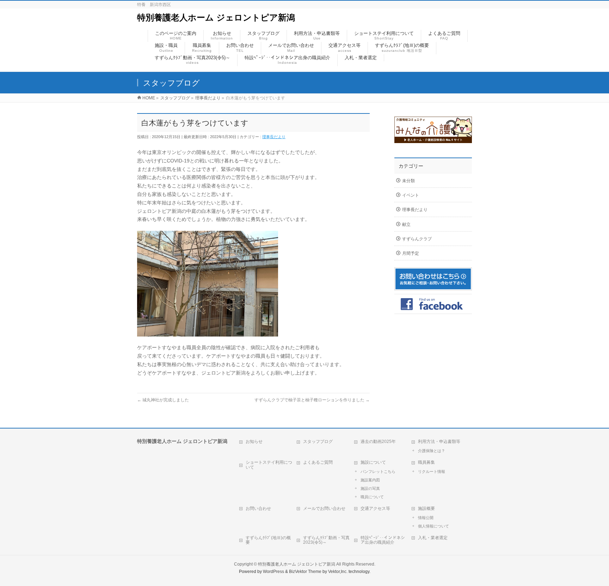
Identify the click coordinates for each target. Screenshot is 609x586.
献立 (406, 224)
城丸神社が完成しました (163, 399)
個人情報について (433, 526)
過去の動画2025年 (378, 441)
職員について (372, 497)
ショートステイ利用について (269, 465)
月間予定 (410, 253)
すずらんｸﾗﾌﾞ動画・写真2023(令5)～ (326, 540)
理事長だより (273, 137)
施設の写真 (370, 488)
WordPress (273, 571)
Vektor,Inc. (337, 571)
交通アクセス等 (375, 508)
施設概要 (426, 508)
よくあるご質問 (318, 462)
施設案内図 (370, 480)
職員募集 (426, 462)
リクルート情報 (431, 471)
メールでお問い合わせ (324, 508)
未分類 (408, 180)
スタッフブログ (318, 441)
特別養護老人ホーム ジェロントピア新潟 (216, 17)
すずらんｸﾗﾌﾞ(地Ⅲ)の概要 (268, 540)
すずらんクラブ (417, 238)
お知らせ (254, 441)
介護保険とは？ (431, 451)
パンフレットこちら (378, 471)
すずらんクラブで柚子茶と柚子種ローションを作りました (312, 399)
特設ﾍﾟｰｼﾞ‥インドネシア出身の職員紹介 (383, 540)
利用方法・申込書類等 (439, 441)
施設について (373, 462)
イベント (410, 195)
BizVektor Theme (305, 571)
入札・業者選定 (433, 537)
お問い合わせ (258, 508)
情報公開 (425, 518)
